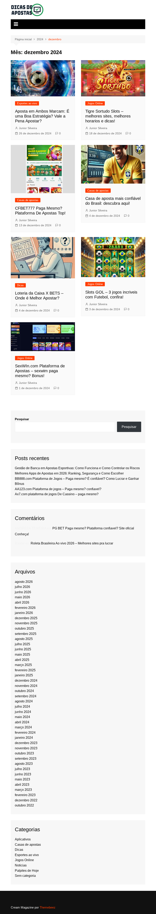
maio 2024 (22, 717)
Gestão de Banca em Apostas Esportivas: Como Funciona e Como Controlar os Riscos (77, 468)
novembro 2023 (26, 748)
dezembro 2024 (26, 680)
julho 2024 (22, 706)
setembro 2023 (25, 758)
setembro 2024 (25, 696)
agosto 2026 (24, 581)
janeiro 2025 (24, 675)
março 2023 (23, 789)
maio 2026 (22, 597)
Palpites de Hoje (27, 870)
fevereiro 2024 (25, 732)
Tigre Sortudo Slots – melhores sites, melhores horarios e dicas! (108, 116)
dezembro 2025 (26, 618)
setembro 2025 (25, 633)
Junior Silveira (28, 128)
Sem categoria (25, 875)
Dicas (20, 285)
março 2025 (23, 665)
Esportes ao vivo (27, 103)
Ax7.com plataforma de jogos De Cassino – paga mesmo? (57, 494)
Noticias (21, 865)
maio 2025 (22, 654)
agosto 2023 (24, 763)
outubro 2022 (24, 805)
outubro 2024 (24, 691)
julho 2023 (22, 769)
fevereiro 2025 (25, 670)
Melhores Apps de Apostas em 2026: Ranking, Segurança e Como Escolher (69, 473)
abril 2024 (22, 722)
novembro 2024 (26, 686)
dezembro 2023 (26, 743)
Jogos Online (95, 103)
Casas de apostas (27, 200)
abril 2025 (22, 660)
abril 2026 (22, 602)
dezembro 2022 (26, 800)
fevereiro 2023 (25, 795)
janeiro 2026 (24, 613)
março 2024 (23, 727)
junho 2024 (23, 712)
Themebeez (47, 907)
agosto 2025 (24, 639)
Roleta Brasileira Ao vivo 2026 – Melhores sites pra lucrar (72, 543)
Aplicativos (23, 839)
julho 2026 (22, 587)
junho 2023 (23, 774)
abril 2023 (22, 784)
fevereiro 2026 (25, 607)
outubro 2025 (24, 628)
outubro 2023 (24, 753)
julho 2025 (22, 644)
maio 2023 (22, 779)
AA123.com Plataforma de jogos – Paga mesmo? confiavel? (58, 489)
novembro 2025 (26, 623)
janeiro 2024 (24, 737)
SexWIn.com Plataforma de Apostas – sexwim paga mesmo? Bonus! (40, 371)
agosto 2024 (24, 701)
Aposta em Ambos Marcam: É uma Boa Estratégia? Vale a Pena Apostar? (42, 116)
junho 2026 (23, 592)
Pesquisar (22, 419)
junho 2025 (23, 649)
